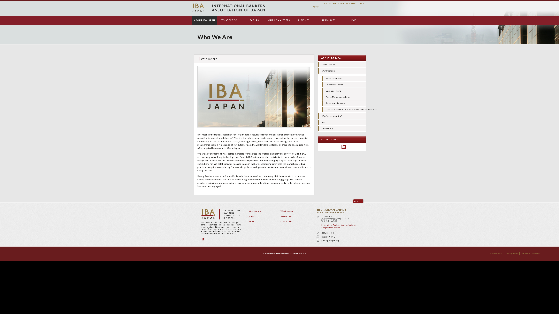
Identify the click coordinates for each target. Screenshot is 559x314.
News (341, 3)
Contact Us (329, 3)
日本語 (316, 6)
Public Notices (496, 254)
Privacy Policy (512, 254)
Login (361, 3)
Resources (328, 20)
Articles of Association (531, 254)
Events (254, 20)
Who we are (255, 211)
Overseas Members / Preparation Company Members (346, 109)
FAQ (324, 122)
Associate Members (335, 103)
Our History (328, 128)
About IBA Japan (204, 20)
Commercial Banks (334, 84)
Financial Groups (334, 78)
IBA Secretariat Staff (332, 116)
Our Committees (279, 20)
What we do (229, 20)
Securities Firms (333, 91)
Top (358, 201)
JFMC (353, 20)
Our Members (328, 70)
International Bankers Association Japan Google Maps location (338, 226)
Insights (303, 20)
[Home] (228, 8)
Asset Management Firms (338, 97)
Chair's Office (328, 64)
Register (351, 3)
